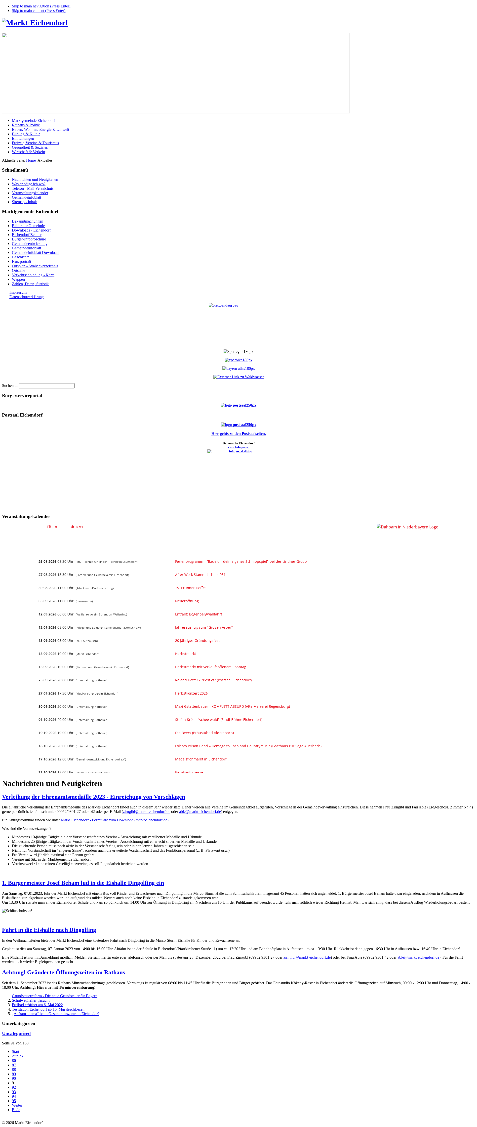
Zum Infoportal (238, 447)
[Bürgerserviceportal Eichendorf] (238, 405)
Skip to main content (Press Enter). (39, 10)
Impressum (18, 292)
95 (14, 1101)
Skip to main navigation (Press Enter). (41, 6)
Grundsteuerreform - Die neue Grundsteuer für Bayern (54, 996)
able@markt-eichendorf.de (200, 811)
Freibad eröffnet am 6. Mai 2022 (37, 1005)
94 (14, 1096)
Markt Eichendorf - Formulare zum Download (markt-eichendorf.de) (114, 820)
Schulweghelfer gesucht (30, 1000)
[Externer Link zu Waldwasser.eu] (238, 377)
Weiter (17, 1105)
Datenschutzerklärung (26, 297)
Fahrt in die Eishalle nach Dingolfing (49, 930)
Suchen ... (10, 385)
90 (14, 1078)
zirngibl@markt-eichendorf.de (146, 811)
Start (15, 1051)
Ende (16, 1110)
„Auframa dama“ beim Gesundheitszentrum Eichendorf (55, 1014)
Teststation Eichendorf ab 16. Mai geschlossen (48, 1009)
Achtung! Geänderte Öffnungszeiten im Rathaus (63, 972)
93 (14, 1092)
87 (14, 1065)
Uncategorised (16, 1033)
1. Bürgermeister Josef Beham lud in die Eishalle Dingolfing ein (83, 883)
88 (14, 1069)
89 (14, 1074)
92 (14, 1087)
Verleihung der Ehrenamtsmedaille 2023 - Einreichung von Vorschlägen (93, 797)
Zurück (17, 1056)
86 (14, 1060)
